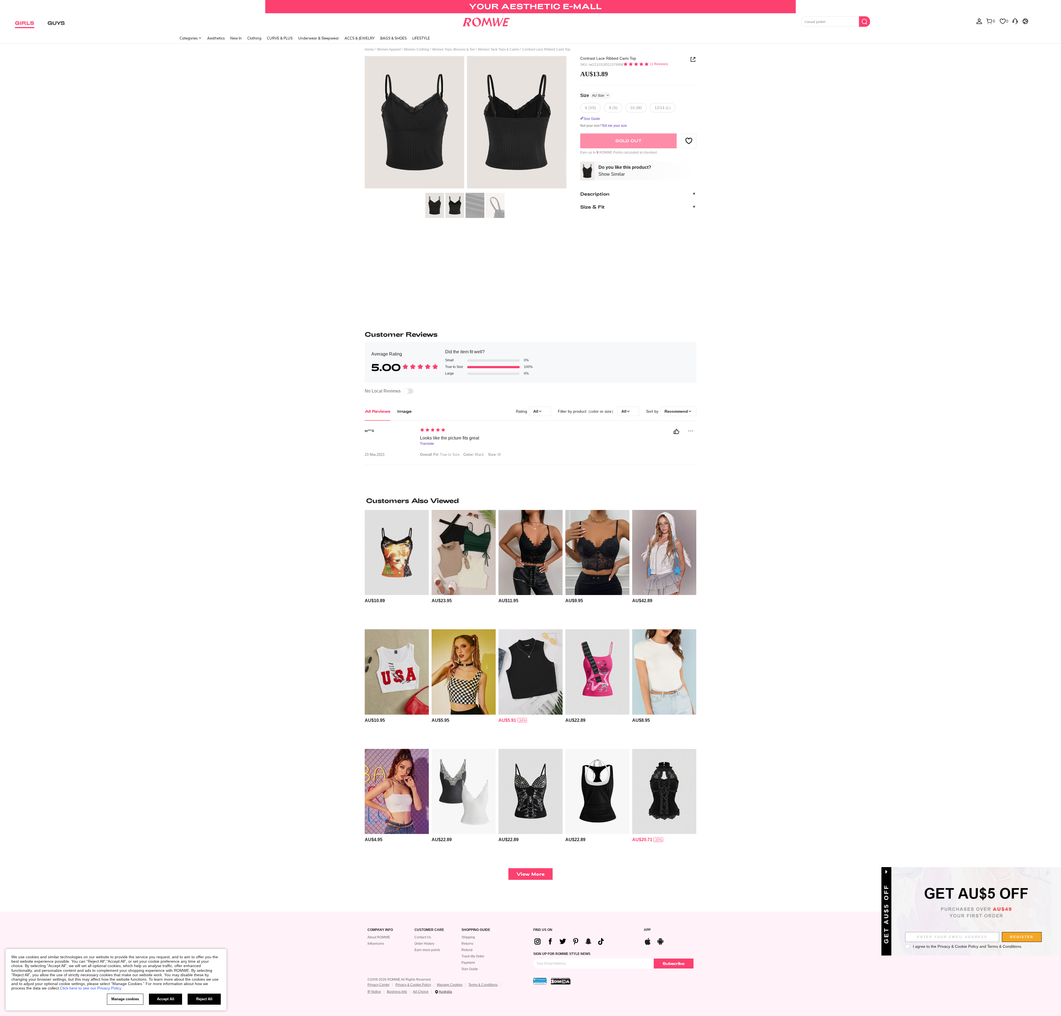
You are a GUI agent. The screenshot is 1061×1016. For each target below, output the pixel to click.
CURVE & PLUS (280, 38)
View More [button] (530, 874)
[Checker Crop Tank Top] (464, 672)
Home (369, 49)
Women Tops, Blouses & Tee (453, 49)
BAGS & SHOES (393, 38)
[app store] (648, 940)
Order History (424, 944)
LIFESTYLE (421, 38)
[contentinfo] (375, 601)
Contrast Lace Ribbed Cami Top (608, 58)
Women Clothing (416, 49)
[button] (688, 140)
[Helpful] (676, 431)
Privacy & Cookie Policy (413, 985)
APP (647, 930)
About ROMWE (378, 937)
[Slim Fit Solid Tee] (664, 672)
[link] (530, 6)
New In (236, 38)
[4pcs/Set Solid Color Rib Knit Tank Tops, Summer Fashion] (464, 552)
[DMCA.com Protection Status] (561, 981)
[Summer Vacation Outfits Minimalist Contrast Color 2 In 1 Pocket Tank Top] (597, 791)
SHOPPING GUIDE (475, 930)
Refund (466, 950)
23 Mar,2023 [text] (374, 455)
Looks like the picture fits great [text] (449, 438)
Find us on (542, 930)
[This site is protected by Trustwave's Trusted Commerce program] (540, 981)
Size (592, 95)
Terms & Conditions (483, 985)
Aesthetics (216, 38)
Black (473, 454)
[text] (467, 430)
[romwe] (486, 21)
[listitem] (397, 567)
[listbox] (979, 21)
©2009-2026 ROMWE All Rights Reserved (399, 979)
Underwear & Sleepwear (318, 38)
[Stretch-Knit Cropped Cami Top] (397, 791)
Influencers (375, 944)
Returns (467, 944)
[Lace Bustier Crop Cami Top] (597, 552)
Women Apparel (389, 49)
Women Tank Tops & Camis (498, 49)
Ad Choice (421, 992)
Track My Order (472, 956)
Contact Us (422, 937)
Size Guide (469, 969)
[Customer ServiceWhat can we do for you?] (1015, 21)
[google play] (660, 940)
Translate (427, 444)
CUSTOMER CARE (429, 930)
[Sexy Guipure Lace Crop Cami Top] (530, 552)
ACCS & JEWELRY (360, 38)
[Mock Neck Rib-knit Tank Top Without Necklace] (530, 672)
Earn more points (427, 950)
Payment (468, 963)
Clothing (254, 38)
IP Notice (374, 992)
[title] (530, 500)
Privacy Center (378, 985)
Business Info (397, 992)
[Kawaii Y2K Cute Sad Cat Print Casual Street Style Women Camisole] (397, 552)
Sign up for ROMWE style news (561, 954)
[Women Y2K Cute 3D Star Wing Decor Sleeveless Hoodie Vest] (664, 552)
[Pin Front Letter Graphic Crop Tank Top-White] (397, 672)
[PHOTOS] (465, 123)
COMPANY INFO (380, 930)
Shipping (468, 937)
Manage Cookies (450, 985)
